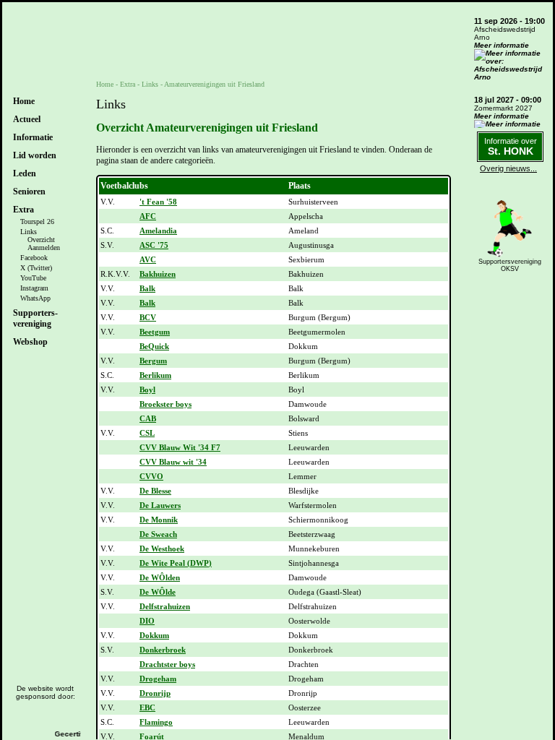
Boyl (147, 389)
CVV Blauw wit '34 (173, 461)
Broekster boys (165, 404)
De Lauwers (160, 505)
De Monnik (158, 519)
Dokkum (154, 635)
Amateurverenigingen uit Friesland (214, 84)
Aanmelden (43, 247)
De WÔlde (157, 592)
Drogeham (157, 678)
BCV (147, 317)
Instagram (34, 288)
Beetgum (154, 331)
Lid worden (34, 155)
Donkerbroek (162, 649)
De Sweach (158, 534)
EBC (147, 707)
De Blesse (155, 490)
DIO (147, 620)
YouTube (33, 278)
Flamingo (156, 722)
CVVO (151, 476)
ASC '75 (153, 245)
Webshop (30, 342)
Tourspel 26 (37, 221)
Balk (147, 288)
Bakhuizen (157, 274)
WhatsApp (35, 298)
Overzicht (41, 240)
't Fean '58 (158, 201)
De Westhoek (161, 548)
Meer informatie (501, 45)
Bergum (153, 360)
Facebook (34, 258)
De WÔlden (159, 577)
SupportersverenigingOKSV (509, 265)
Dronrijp (155, 693)
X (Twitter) (36, 268)
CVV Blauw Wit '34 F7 (179, 447)
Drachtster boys (167, 664)
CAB (147, 418)
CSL (147, 433)
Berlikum (155, 375)
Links (28, 232)
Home (24, 101)
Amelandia (158, 230)
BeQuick (154, 346)
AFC (147, 216)
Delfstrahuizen (164, 606)
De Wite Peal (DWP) (175, 563)
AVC (147, 259)
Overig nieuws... (508, 168)
